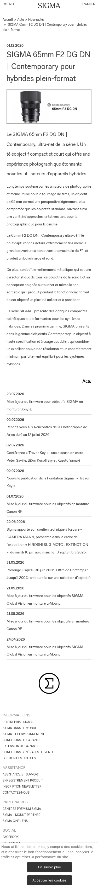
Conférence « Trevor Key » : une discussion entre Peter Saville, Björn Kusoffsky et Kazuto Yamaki (45, 456)
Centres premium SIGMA (22, 809)
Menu (8, 4)
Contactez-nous (16, 792)
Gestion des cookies (19, 758)
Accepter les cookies (49, 880)
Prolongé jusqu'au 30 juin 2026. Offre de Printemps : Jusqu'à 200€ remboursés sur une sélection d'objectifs (49, 574)
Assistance (14, 767)
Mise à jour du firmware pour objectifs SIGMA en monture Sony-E (45, 405)
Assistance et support (21, 774)
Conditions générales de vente (28, 752)
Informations (16, 715)
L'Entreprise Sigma (18, 722)
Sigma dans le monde (20, 728)
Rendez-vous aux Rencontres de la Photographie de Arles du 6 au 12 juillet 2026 (47, 431)
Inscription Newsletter (22, 786)
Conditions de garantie (22, 740)
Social (9, 830)
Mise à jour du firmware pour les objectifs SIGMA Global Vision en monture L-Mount (45, 599)
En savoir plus (49, 867)
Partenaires (15, 802)
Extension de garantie (21, 746)
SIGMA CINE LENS (15, 821)
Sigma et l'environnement (23, 734)
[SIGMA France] (49, 6)
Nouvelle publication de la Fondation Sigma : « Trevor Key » (48, 482)
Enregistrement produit (23, 780)
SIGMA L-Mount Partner (22, 815)
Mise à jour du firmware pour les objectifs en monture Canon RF (48, 507)
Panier (88, 4)
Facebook (11, 837)
